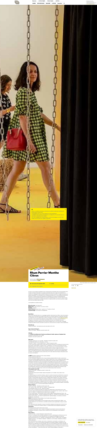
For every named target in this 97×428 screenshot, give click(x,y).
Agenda (34, 3)
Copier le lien (73, 287)
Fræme (39, 280)
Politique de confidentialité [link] (88, 424)
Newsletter (60, 3)
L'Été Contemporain (41, 279)
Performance (41, 268)
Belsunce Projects (64, 317)
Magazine (48, 3)
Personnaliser (80, 424)
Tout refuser (88, 422)
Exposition (36, 268)
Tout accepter (81, 422)
